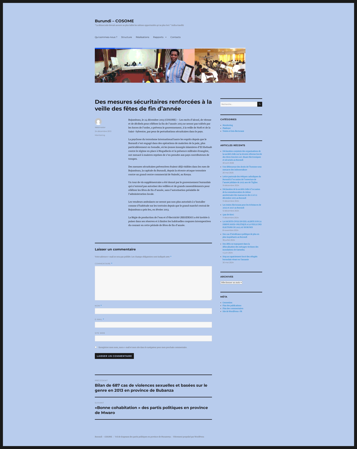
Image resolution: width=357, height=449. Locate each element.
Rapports (158, 37)
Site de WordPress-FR (232, 311)
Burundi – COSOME (114, 21)
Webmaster (100, 127)
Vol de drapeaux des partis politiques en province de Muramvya (143, 437)
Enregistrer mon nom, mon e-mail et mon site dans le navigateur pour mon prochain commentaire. (143, 347)
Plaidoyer (227, 128)
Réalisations (142, 37)
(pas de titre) (228, 214)
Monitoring (100, 135)
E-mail (99, 319)
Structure (126, 37)
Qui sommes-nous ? (106, 37)
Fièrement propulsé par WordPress (188, 437)
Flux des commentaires (233, 308)
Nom (98, 306)
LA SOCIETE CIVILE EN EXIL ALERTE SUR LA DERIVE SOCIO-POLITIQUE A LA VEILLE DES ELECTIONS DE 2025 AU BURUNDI (242, 224)
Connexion (227, 302)
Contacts (175, 37)
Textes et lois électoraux (233, 131)
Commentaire (103, 263)
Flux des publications (232, 305)
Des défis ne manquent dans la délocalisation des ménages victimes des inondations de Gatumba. (240, 247)
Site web (100, 333)
